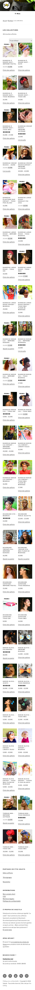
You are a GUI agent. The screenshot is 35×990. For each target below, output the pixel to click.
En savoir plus (7, 930)
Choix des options (9, 70)
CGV (4, 896)
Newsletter (6, 882)
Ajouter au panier (8, 349)
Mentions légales (8, 899)
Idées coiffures (8, 873)
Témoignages (7, 877)
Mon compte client (9, 894)
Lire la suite (22, 140)
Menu (18, 13)
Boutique (10, 20)
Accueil (5, 20)
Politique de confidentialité (12, 901)
